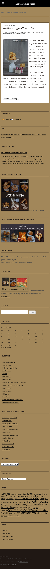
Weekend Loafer (8, 447)
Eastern (9, 498)
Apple (20, 494)
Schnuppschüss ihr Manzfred (12, 400)
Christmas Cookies (13, 32)
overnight (10, 505)
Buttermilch (37, 494)
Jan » (9, 347)
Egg (14, 498)
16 (9, 339)
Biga (24, 494)
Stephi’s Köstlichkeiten (10, 403)
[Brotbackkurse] (15, 210)
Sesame (4, 510)
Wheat (20, 512)
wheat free (30, 512)
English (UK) (17, 119)
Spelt (27, 510)
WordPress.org (7, 539)
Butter (29, 493)
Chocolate (21, 496)
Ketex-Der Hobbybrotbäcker (12, 385)
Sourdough (16, 510)
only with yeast (35, 501)
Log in (4, 530)
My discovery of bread (10, 429)
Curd (3, 499)
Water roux (12, 513)
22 (2, 342)
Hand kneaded (31, 498)
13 (36, 336)
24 (15, 342)
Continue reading (11, 98)
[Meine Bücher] (15, 291)
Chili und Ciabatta (8, 362)
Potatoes (37, 504)
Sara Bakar (6, 397)
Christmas (30, 496)
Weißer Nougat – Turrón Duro (19, 28)
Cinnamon (40, 496)
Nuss (15, 33)
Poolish (17, 504)
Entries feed (6, 533)
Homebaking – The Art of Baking (14, 382)
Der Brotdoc (6, 371)
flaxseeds (19, 499)
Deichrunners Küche (9, 368)
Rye (35, 507)
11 (22, 336)
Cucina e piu (6, 365)
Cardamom (11, 496)
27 (36, 342)
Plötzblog (5, 394)
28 (42, 342)
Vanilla (4, 512)
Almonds (41, 32)
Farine (4, 374)
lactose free (8, 502)
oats (21, 502)
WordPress (24, 562)
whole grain (42, 513)
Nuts (18, 502)
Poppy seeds (27, 505)
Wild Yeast (6, 449)
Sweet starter (39, 510)
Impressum (4, 556)
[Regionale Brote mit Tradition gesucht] (22, 241)
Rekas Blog (6, 441)
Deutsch (7, 119)
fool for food (6, 377)
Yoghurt (4, 516)
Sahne (41, 508)
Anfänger (14, 494)
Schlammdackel (8, 444)
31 (15, 345)
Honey (5, 33)
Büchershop (5, 296)
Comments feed (8, 536)
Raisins (16, 508)
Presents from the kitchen (27, 32)
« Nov (3, 347)
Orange (4, 505)
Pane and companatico (10, 435)
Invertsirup (10, 33)
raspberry (23, 508)
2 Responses (21, 33)
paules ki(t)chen (8, 438)
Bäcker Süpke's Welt (9, 418)
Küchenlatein (7, 391)
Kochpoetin (6, 388)
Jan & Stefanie (12, 565)
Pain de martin (7, 432)
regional (29, 507)
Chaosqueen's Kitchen (10, 423)
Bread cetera (7, 421)
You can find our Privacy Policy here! (14, 153)
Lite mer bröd (7, 426)
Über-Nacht (14, 515)
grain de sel (6, 379)
